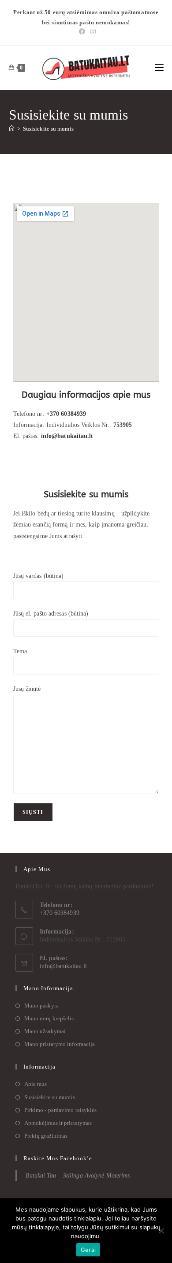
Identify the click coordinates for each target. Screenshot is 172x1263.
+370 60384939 (66, 414)
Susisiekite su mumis (48, 128)
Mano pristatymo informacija (59, 1044)
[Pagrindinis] (12, 128)
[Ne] (161, 1230)
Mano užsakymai (45, 1031)
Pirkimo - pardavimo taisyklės (60, 1110)
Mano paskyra (41, 1005)
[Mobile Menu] (159, 68)
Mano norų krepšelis (49, 1018)
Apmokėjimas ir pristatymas (58, 1123)
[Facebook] (82, 32)
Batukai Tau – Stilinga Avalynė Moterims (78, 1175)
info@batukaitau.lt (63, 966)
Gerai (88, 1249)
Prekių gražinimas (46, 1135)
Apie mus (35, 1084)
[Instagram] (92, 32)
